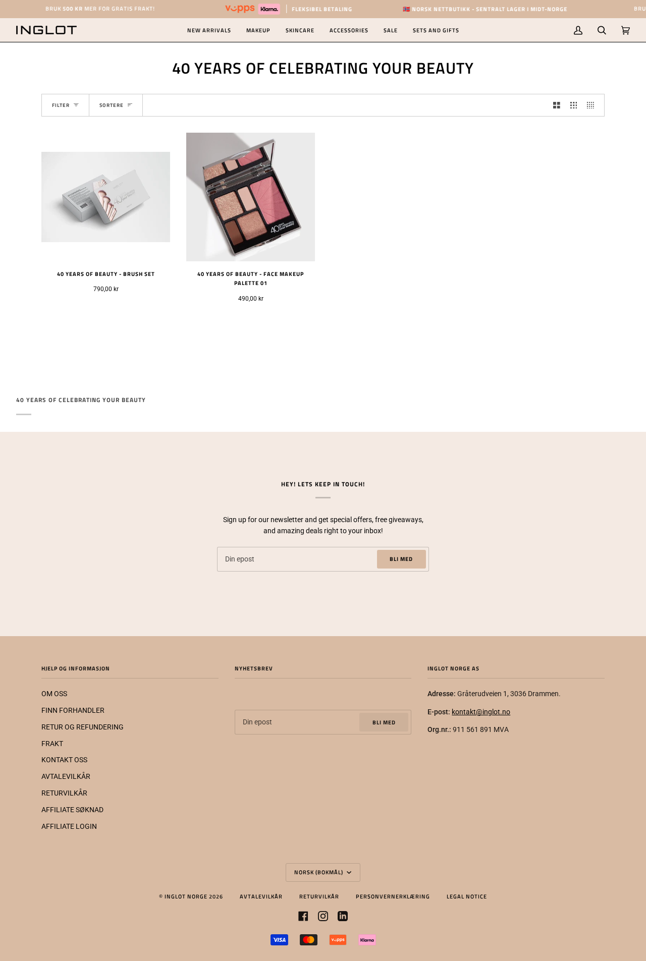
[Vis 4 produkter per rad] (593, 105)
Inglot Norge (186, 896)
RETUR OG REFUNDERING (82, 727)
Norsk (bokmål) (319, 872)
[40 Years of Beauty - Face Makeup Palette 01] (250, 197)
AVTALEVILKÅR (65, 776)
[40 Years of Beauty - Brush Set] (105, 197)
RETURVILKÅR (64, 793)
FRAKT (52, 744)
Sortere (111, 105)
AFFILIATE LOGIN (69, 826)
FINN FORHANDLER (72, 710)
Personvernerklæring (393, 896)
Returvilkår (319, 896)
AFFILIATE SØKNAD (72, 810)
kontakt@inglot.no (481, 712)
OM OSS (54, 694)
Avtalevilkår (261, 896)
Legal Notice (467, 896)
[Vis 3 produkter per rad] (573, 105)
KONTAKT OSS (64, 760)
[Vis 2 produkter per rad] (556, 105)
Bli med (401, 558)
